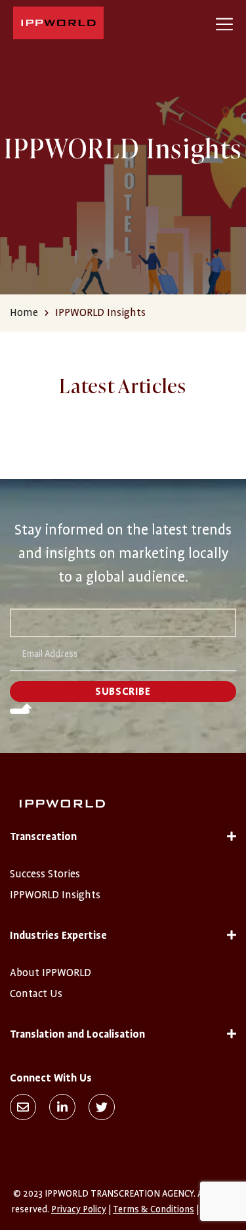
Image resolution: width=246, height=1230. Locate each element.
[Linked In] (62, 1107)
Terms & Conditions (153, 1209)
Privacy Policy (78, 1209)
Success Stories (45, 874)
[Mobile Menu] (224, 23)
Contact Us (36, 994)
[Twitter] (102, 1107)
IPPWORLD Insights (55, 895)
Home (24, 313)
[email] (23, 1107)
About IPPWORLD (50, 973)
